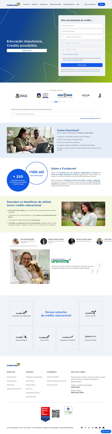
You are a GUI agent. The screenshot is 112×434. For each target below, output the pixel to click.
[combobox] (83, 37)
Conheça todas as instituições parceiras (89, 118)
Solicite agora (26, 50)
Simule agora (81, 65)
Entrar (101, 4)
